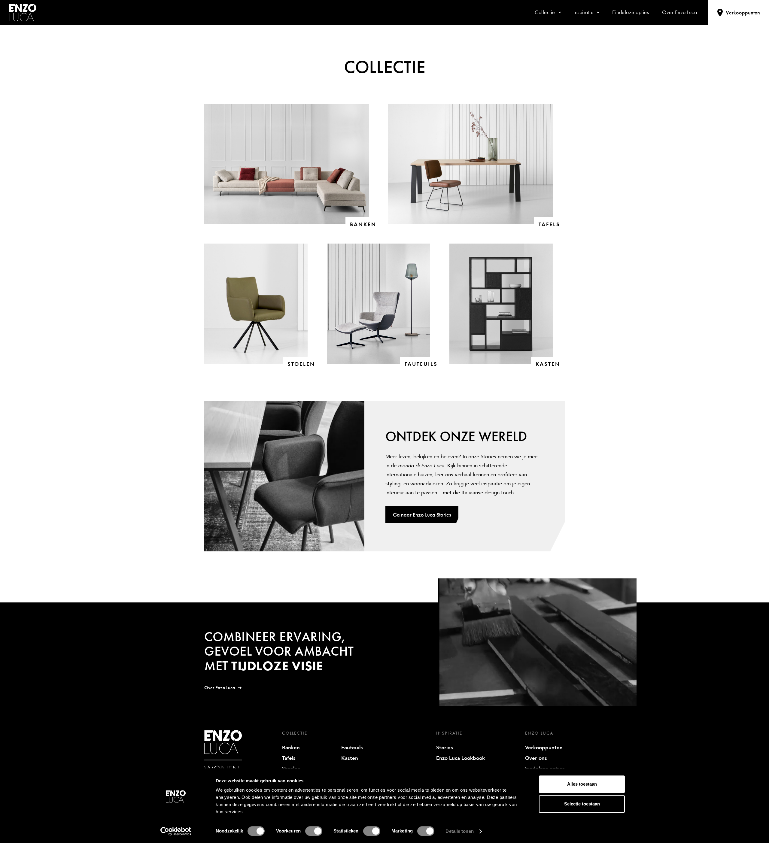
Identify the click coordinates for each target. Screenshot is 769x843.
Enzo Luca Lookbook (460, 758)
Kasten (349, 758)
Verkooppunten (544, 747)
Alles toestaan (582, 784)
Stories (444, 747)
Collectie (294, 733)
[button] (547, 12)
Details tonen (459, 831)
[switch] (313, 831)
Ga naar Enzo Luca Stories (422, 514)
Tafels (289, 758)
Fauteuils (352, 747)
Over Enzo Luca (219, 687)
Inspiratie (449, 733)
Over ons (536, 758)
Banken (291, 747)
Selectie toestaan (582, 803)
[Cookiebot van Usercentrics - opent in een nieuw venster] (176, 831)
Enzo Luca (539, 733)
